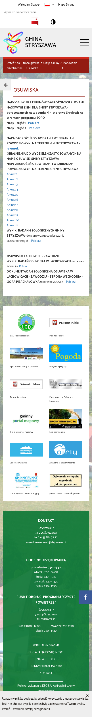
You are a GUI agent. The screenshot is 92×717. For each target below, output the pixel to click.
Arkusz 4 (12, 189)
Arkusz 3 (12, 184)
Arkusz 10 (13, 220)
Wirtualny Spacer (29, 4)
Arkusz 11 (12, 225)
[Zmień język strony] (49, 4)
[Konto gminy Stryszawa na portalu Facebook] (85, 597)
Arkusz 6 (12, 200)
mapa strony (46, 659)
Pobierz (33, 123)
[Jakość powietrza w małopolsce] (65, 480)
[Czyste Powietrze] (26, 449)
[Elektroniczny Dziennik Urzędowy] (65, 384)
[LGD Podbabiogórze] (26, 322)
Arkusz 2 (12, 179)
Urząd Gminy (51, 63)
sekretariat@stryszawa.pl (50, 542)
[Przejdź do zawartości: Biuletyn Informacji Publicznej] (37, 21)
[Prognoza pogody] (65, 353)
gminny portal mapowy (46, 666)
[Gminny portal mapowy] (26, 419)
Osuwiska (32, 68)
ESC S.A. (47, 685)
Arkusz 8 (12, 210)
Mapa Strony (66, 4)
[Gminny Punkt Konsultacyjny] (26, 480)
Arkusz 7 (12, 205)
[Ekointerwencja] (65, 419)
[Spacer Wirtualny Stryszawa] (26, 353)
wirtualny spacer (46, 645)
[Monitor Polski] (65, 322)
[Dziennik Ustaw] (26, 384)
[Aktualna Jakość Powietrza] (65, 449)
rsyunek (13, 148)
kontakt (46, 673)
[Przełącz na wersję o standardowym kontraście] (53, 22)
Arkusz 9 (12, 215)
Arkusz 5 (12, 194)
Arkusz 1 (12, 174)
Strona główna (31, 63)
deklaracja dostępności (46, 652)
